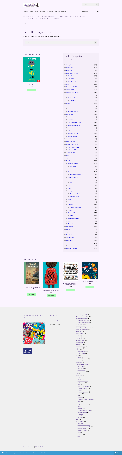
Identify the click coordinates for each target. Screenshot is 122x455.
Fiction (68, 103)
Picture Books (69, 226)
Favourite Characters (73, 111)
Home (26, 23)
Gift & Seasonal (69, 114)
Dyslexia (68, 95)
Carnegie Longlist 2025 (71, 86)
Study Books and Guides (75, 207)
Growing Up (73, 166)
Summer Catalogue (72, 136)
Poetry (68, 229)
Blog (36, 11)
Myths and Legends (70, 158)
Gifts (69, 130)
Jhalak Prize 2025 (70, 152)
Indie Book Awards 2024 (73, 147)
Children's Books (70, 89)
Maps (67, 155)
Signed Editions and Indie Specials (74, 232)
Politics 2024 (71, 202)
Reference (70, 204)
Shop (31, 11)
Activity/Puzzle (70, 65)
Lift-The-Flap (71, 78)
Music (69, 199)
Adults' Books (69, 67)
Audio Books (69, 70)
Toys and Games (70, 237)
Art (69, 169)
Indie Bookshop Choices (72, 144)
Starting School (72, 81)
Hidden (70, 245)
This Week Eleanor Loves (72, 235)
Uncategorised (69, 240)
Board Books (71, 76)
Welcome (25, 11)
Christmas (70, 119)
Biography (70, 171)
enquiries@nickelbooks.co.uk (60, 320)
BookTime (68, 84)
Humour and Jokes (70, 141)
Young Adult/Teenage (71, 248)
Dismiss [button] (118, 453)
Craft (69, 185)
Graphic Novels (70, 139)
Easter (69, 128)
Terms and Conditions (60, 11)
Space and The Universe (73, 218)
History (70, 191)
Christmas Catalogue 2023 (74, 122)
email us (55, 16)
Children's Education (73, 177)
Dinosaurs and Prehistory (76, 193)
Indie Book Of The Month (74, 150)
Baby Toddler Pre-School (72, 73)
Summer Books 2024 (73, 133)
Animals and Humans (73, 163)
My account (50, 11)
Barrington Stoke (72, 97)
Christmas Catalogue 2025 (72, 92)
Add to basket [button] (32, 90)
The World (70, 224)
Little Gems (73, 100)
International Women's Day (76, 174)
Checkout (42, 11)
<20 (69, 243)
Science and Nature (72, 213)
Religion (70, 210)
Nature (71, 215)
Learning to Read (74, 180)
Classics (70, 106)
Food (69, 188)
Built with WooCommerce (41, 447)
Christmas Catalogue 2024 (74, 125)
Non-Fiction (69, 160)
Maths (71, 182)
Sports (69, 221)
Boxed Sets (70, 117)
